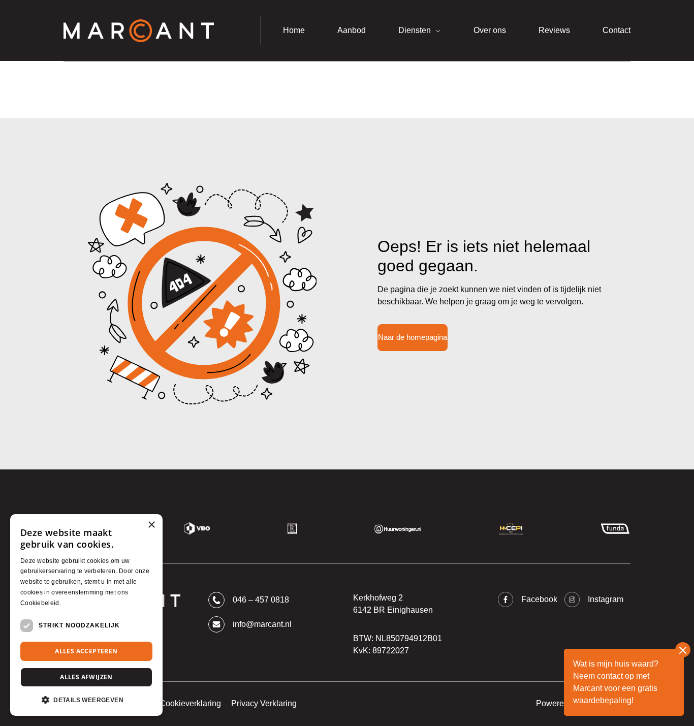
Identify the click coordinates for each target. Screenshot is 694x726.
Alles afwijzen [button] (86, 677)
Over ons (490, 30)
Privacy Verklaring (264, 703)
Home (294, 30)
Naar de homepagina (412, 337)
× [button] (151, 525)
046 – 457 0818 (261, 599)
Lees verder (79, 603)
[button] (86, 699)
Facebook (538, 599)
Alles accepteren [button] (86, 651)
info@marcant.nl (262, 624)
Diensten (414, 30)
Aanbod (351, 30)
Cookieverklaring (190, 703)
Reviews (554, 30)
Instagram (605, 599)
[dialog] (86, 615)
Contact (616, 30)
